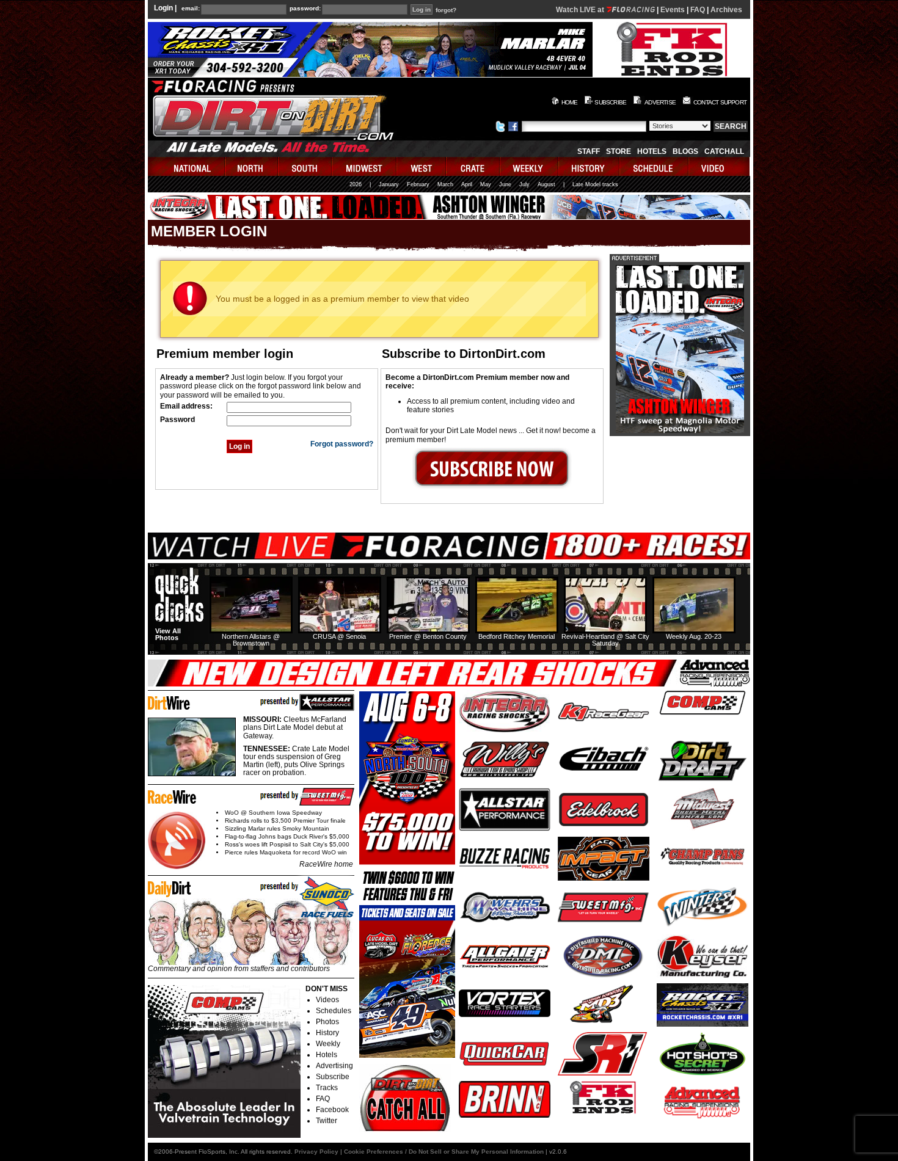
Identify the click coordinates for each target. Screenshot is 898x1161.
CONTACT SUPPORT (720, 102)
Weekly (328, 1043)
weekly (529, 166)
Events (672, 9)
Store (618, 151)
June (505, 184)
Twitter (326, 1120)
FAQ (697, 9)
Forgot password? (341, 444)
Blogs (685, 151)
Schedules (333, 1010)
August (546, 184)
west (422, 166)
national (186, 166)
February (418, 184)
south (305, 166)
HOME (569, 102)
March (445, 184)
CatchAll (724, 151)
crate (473, 166)
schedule (654, 166)
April (466, 184)
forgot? (446, 10)
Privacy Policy (316, 1151)
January (389, 184)
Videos (327, 999)
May (485, 184)
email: (190, 8)
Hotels (651, 151)
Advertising (334, 1065)
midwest (364, 166)
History (327, 1032)
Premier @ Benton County (428, 636)
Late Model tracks (595, 184)
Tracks (327, 1087)
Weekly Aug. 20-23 (693, 636)
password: (305, 8)
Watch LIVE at (581, 9)
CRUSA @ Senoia (339, 636)
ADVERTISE (660, 102)
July (524, 184)
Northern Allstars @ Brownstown (251, 640)
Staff (588, 151)
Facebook (332, 1109)
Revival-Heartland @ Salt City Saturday (605, 640)
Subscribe (332, 1076)
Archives (726, 9)
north (252, 166)
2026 (355, 184)
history (589, 166)
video (719, 166)
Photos (327, 1021)
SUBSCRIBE (610, 102)
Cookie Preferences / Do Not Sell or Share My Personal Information (444, 1151)
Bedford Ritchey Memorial (516, 636)
